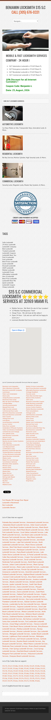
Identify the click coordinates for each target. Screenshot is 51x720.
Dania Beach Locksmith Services (28, 552)
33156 (4, 678)
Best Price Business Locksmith (12, 413)
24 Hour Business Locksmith (12, 454)
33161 (15, 681)
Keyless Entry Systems (33, 398)
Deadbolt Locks (8, 479)
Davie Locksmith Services (26, 592)
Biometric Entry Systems (10, 464)
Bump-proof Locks (8, 439)
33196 (37, 666)
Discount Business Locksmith (12, 415)
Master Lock (30, 420)
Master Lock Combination (34, 422)
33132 (37, 676)
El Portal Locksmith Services (37, 555)
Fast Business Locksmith (10, 435)
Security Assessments (10, 405)
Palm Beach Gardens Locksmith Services (24, 527)
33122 (26, 678)
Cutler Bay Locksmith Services (12, 557)
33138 (26, 666)
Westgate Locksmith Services (20, 634)
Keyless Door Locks (32, 458)
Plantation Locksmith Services (12, 602)
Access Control (7, 424)
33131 (37, 678)
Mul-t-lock (6, 482)
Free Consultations (32, 411)
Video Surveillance (32, 473)
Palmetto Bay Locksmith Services (14, 522)
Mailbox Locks (7, 484)
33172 (26, 681)
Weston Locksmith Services (31, 611)
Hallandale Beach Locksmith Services (16, 525)
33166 (15, 668)
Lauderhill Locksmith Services (27, 609)
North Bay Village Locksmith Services (23, 540)
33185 (10, 678)
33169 (26, 676)
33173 (15, 676)
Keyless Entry (7, 467)
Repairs (28, 450)
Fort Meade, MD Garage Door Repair (15, 500)
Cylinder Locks (30, 465)
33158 (37, 673)
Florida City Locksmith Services (32, 569)
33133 (42, 668)
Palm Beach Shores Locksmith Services (23, 626)
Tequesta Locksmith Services (27, 607)
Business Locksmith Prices (34, 452)
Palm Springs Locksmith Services (21, 649)
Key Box (5, 481)
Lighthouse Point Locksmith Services (22, 636)
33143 (26, 668)
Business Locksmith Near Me (12, 450)
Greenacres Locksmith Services (13, 572)
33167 (43, 678)
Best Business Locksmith (34, 430)
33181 (31, 676)
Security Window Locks (33, 475)
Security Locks (30, 394)
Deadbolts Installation (33, 447)
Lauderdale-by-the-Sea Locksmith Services (25, 604)
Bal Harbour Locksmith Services (34, 619)
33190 (31, 681)
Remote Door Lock (32, 424)
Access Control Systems (34, 407)
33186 (15, 666)
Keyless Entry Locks (32, 416)
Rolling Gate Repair (9, 477)
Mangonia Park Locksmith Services (14, 654)
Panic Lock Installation (10, 394)
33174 (21, 678)
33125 (37, 671)
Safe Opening (7, 443)
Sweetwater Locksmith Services (13, 599)
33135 (42, 673)
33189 (31, 668)
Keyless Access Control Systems (13, 441)
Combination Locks (9, 448)
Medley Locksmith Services (26, 629)
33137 (10, 673)
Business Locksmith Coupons (35, 439)
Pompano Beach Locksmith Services (22, 656)
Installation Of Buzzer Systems (13, 428)
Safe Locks (29, 399)
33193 (10, 668)
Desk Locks (6, 396)
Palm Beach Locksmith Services (21, 579)
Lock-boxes (6, 392)
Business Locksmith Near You (35, 428)
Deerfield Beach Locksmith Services (29, 651)
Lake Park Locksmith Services (27, 542)
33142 (42, 666)
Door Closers (7, 416)
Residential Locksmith (12, 153)
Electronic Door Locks (9, 399)
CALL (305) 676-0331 (25, 12)
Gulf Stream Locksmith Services (28, 639)
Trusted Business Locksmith (12, 452)
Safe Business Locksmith (34, 415)
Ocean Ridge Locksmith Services (21, 624)
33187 (4, 676)
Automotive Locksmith (12, 124)
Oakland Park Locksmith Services (28, 594)
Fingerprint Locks (8, 475)
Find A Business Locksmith (11, 445)
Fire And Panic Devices (33, 448)
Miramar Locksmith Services (26, 631)
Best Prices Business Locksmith (36, 388)
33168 (26, 673)
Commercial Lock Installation (35, 441)
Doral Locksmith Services (33, 559)
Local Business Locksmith (11, 422)
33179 (10, 681)
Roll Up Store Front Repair (11, 401)
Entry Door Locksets (9, 426)
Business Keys (30, 477)
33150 (21, 673)
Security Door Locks (32, 460)
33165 (37, 681)
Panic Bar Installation (33, 443)
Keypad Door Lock (8, 407)
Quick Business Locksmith (11, 456)
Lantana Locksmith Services (26, 589)
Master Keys (6, 471)
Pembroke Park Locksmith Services (14, 562)
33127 (10, 666)
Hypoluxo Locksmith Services (12, 559)
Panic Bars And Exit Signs (34, 396)
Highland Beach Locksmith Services (35, 574)
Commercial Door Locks (10, 411)
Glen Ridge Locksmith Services (34, 597)
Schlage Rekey (7, 403)
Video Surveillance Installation (13, 430)
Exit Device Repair (31, 426)
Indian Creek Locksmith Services (21, 564)
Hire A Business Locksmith (11, 388)
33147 (15, 671)
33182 (31, 673)
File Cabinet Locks (8, 433)
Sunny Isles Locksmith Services (13, 621)
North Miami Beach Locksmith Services (30, 530)
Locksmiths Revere (8, 507)
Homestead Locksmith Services (38, 522)
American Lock (30, 464)
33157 (4, 681)
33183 (15, 673)
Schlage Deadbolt (32, 392)
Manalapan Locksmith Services (27, 550)
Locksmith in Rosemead (10, 503)
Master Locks (7, 458)
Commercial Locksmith (12, 181)
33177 (4, 668)
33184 (37, 668)
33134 (21, 681)
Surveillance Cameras (10, 462)
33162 (10, 676)
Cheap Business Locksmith (11, 398)
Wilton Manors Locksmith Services (35, 644)
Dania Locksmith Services (26, 587)
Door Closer (30, 418)
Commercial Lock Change (11, 432)
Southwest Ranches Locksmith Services (23, 616)
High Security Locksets (10, 409)
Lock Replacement (8, 447)
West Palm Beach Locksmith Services (23, 547)
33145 (42, 676)
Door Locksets (30, 435)
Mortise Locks (7, 465)
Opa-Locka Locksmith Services (36, 599)
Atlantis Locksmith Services (19, 582)
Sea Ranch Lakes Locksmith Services (34, 535)
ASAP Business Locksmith (34, 403)
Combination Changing (33, 445)
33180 (21, 668)
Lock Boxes (6, 420)
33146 (21, 671)
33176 (21, 676)
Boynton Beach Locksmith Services (29, 641)
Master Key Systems (32, 462)
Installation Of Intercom (34, 405)
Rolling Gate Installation (34, 469)
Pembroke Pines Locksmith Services (15, 646)
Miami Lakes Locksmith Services (28, 567)
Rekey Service (7, 473)
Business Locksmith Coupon (35, 401)
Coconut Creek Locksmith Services (15, 577)
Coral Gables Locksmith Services (31, 532)
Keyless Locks (7, 437)
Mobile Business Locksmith (35, 409)
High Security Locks (32, 433)
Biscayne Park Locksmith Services (14, 537)
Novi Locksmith (7, 505)
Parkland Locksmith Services (12, 574)
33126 (10, 671)
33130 (21, 666)
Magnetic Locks (31, 479)
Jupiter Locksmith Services (19, 584)
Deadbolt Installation (33, 467)
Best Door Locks (31, 456)
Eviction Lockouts (31, 437)
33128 (42, 671)
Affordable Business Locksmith (36, 390)
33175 (4, 666)
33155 (4, 673)
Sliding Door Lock (8, 418)
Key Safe (29, 454)
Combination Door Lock (10, 469)
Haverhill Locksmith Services (36, 572)
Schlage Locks (30, 413)
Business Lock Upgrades (10, 386)
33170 (4, 671)
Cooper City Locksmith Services (36, 557)
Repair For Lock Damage (10, 460)
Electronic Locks (31, 432)
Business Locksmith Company (12, 390)
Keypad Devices (31, 471)
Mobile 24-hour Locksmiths (35, 386)
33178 (32, 678)
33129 (31, 666)
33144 (15, 678)
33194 (31, 671)
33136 (26, 671)
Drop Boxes (29, 481)
